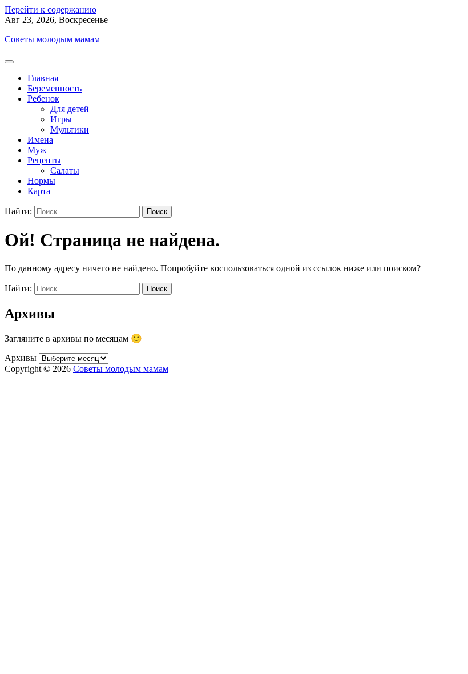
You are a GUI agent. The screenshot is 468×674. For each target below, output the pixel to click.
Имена (40, 140)
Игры (61, 119)
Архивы (21, 358)
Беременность (54, 88)
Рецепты (44, 160)
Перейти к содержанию (50, 9)
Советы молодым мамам (52, 39)
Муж (36, 150)
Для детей (69, 109)
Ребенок (43, 98)
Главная (42, 78)
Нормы (41, 181)
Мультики (69, 129)
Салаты (64, 170)
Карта (38, 191)
